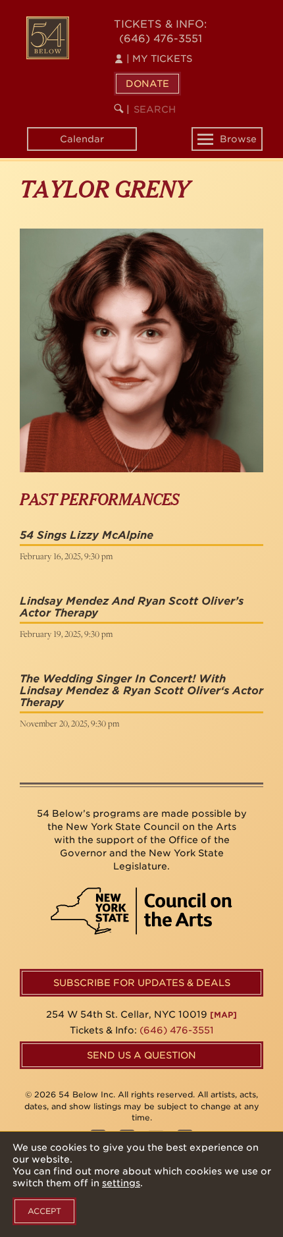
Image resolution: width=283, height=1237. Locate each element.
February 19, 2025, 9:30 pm (66, 634)
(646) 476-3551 (160, 38)
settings (121, 1183)
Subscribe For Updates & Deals (141, 982)
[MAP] (223, 1015)
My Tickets (159, 58)
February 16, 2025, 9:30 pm (66, 556)
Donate (147, 83)
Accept (44, 1211)
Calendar (82, 139)
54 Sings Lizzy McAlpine (86, 535)
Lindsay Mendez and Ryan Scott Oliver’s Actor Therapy (132, 607)
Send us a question (141, 1055)
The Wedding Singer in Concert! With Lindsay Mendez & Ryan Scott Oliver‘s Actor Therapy (141, 690)
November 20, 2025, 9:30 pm (69, 723)
